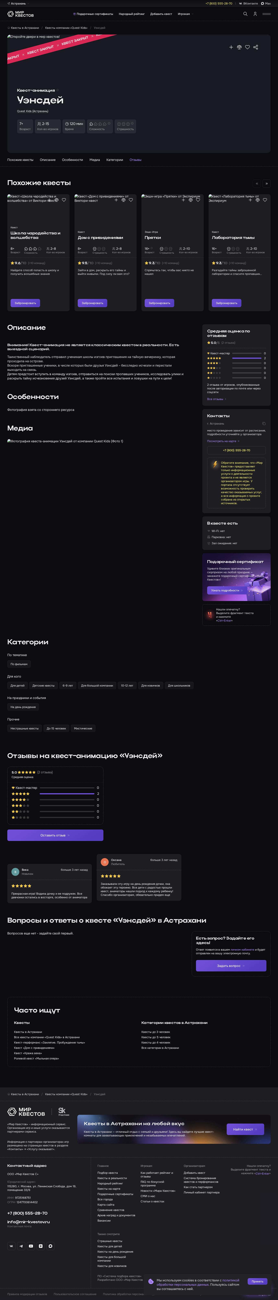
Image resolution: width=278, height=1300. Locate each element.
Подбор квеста (107, 1173)
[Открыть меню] (267, 13)
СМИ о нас (148, 1196)
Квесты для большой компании (111, 1258)
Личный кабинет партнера (202, 1192)
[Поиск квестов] (245, 13)
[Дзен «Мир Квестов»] (41, 1246)
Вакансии (104, 1220)
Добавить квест (161, 14)
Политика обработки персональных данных (132, 1294)
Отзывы (135, 160)
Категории (114, 160)
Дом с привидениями (100, 238)
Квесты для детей (109, 1246)
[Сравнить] (239, 47)
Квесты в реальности (112, 1178)
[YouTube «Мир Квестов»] (31, 1246)
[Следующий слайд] (267, 184)
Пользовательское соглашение (75, 1294)
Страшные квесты (109, 1241)
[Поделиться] (255, 47)
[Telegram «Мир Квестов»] (21, 1246)
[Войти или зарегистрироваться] (255, 13)
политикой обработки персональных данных (198, 1282)
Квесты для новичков (112, 1266)
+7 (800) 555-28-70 (27, 1214)
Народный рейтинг (132, 14)
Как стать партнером (198, 1187)
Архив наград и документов (116, 1215)
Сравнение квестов (110, 1210)
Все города (105, 1199)
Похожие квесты (20, 160)
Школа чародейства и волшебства (35, 235)
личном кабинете (242, 949)
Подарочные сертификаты (95, 14)
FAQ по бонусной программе (152, 1183)
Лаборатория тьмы (233, 238)
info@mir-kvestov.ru (28, 1222)
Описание (48, 160)
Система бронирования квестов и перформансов (201, 1180)
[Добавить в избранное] (247, 47)
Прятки (153, 238)
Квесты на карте (108, 1189)
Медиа (95, 160)
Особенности (72, 160)
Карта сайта (105, 1204)
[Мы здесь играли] (231, 47)
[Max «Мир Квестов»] (50, 1246)
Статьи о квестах (152, 1201)
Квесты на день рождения (115, 1251)
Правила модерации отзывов (27, 1294)
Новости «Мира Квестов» (158, 1191)
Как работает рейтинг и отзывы (157, 1174)
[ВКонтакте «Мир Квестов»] (11, 1246)
